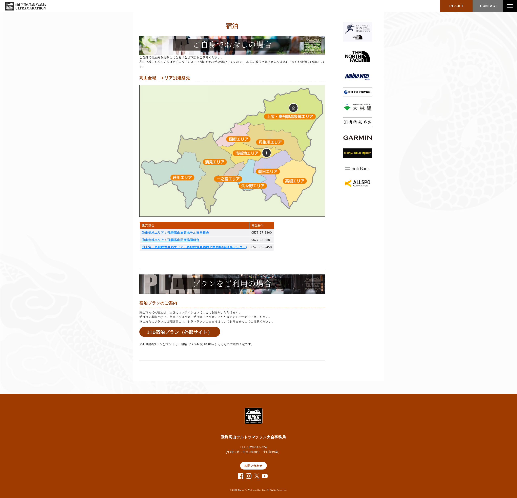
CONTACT (488, 6)
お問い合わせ (253, 465)
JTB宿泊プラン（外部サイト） (180, 332)
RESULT (456, 6)
